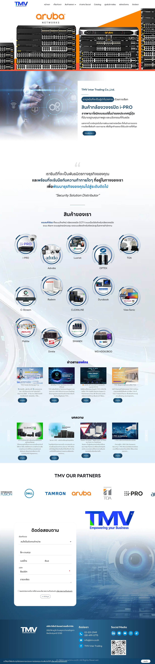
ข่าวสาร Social (85, 4)
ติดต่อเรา (135, 4)
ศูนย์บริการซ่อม (110, 4)
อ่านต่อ (22, 400)
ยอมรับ (146, 661)
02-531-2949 (90, 632)
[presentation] (8, 379)
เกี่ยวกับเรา (57, 4)
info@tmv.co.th (91, 640)
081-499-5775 (91, 635)
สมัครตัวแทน (124, 4)
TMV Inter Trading (93, 646)
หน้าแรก (47, 4)
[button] (11, 39)
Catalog (97, 4)
